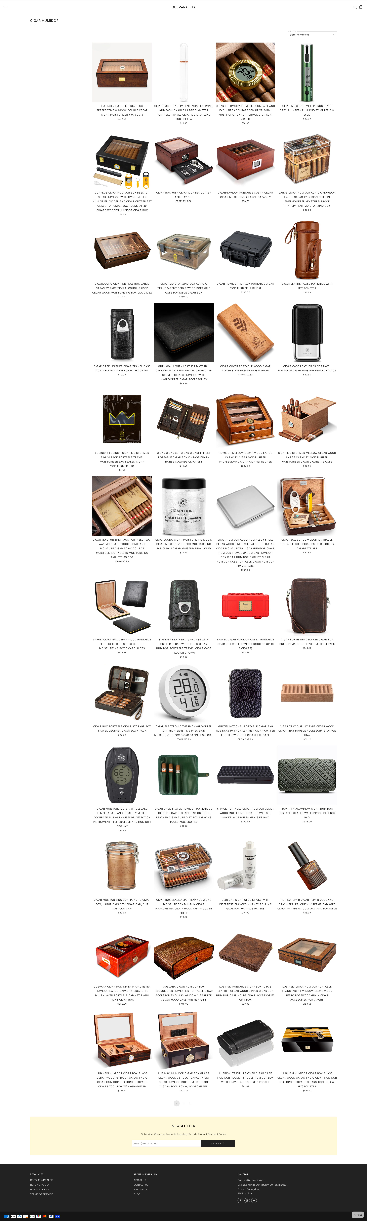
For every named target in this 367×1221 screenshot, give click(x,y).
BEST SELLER (141, 1189)
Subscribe (216, 1143)
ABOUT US (140, 1180)
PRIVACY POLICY (39, 1189)
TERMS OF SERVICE (41, 1194)
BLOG (137, 1194)
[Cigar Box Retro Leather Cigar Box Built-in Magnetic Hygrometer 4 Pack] (307, 606)
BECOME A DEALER (41, 1180)
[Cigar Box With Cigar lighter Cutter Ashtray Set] (183, 159)
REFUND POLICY (39, 1184)
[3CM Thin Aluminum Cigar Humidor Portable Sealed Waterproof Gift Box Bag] (307, 775)
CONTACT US (141, 1184)
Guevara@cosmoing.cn (251, 1180)
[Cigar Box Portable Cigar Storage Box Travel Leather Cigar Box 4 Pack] (122, 693)
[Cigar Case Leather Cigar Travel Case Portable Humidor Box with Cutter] (122, 332)
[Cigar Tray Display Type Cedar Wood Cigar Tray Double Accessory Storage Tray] (307, 693)
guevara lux (183, 7)
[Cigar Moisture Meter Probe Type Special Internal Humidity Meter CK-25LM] (307, 72)
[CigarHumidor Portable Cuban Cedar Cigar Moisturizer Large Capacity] (245, 159)
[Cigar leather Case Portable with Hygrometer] (307, 250)
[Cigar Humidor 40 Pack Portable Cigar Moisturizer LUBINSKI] (245, 250)
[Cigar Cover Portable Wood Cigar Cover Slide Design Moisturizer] (245, 332)
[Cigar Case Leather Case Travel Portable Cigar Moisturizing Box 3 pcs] (307, 332)
